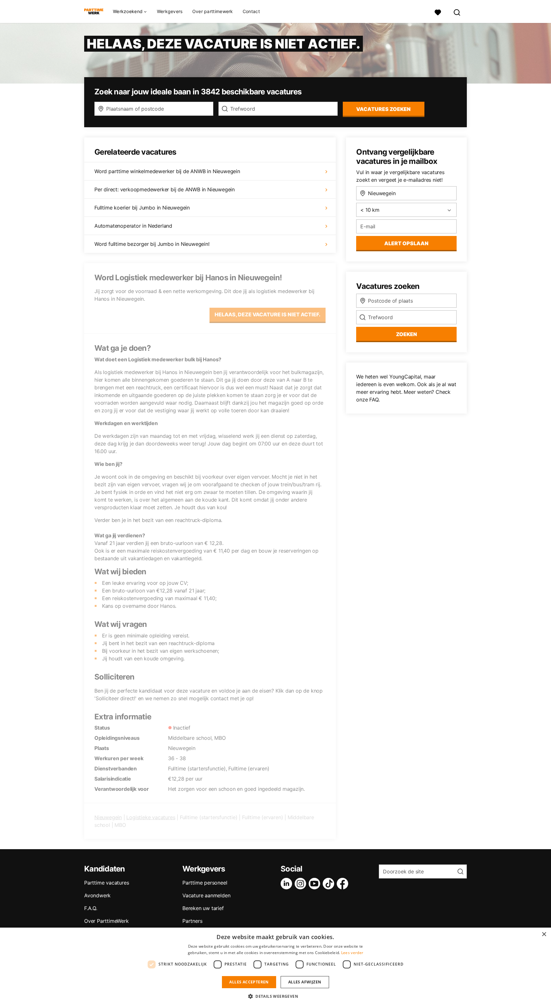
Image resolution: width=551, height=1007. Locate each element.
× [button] (543, 934)
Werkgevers (170, 11)
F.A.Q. (90, 908)
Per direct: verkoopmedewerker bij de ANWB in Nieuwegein (164, 189)
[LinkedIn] (288, 883)
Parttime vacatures (106, 882)
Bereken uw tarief (203, 908)
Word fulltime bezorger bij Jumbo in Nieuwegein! (151, 244)
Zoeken (406, 334)
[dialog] (275, 967)
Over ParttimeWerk (106, 921)
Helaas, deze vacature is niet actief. (267, 314)
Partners (192, 921)
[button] (275, 996)
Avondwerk (97, 895)
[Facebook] (344, 883)
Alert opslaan (406, 243)
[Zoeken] (457, 12)
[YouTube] (316, 883)
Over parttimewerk (212, 11)
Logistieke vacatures (150, 817)
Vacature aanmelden (206, 895)
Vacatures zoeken (383, 109)
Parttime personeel (204, 882)
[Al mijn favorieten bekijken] (438, 12)
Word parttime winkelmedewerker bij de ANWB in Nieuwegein (167, 171)
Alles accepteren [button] (248, 982)
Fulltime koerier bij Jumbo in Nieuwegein (142, 207)
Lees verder (352, 952)
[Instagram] (302, 883)
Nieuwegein (108, 817)
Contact (251, 11)
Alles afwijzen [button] (304, 982)
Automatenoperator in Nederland (133, 226)
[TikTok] (330, 883)
